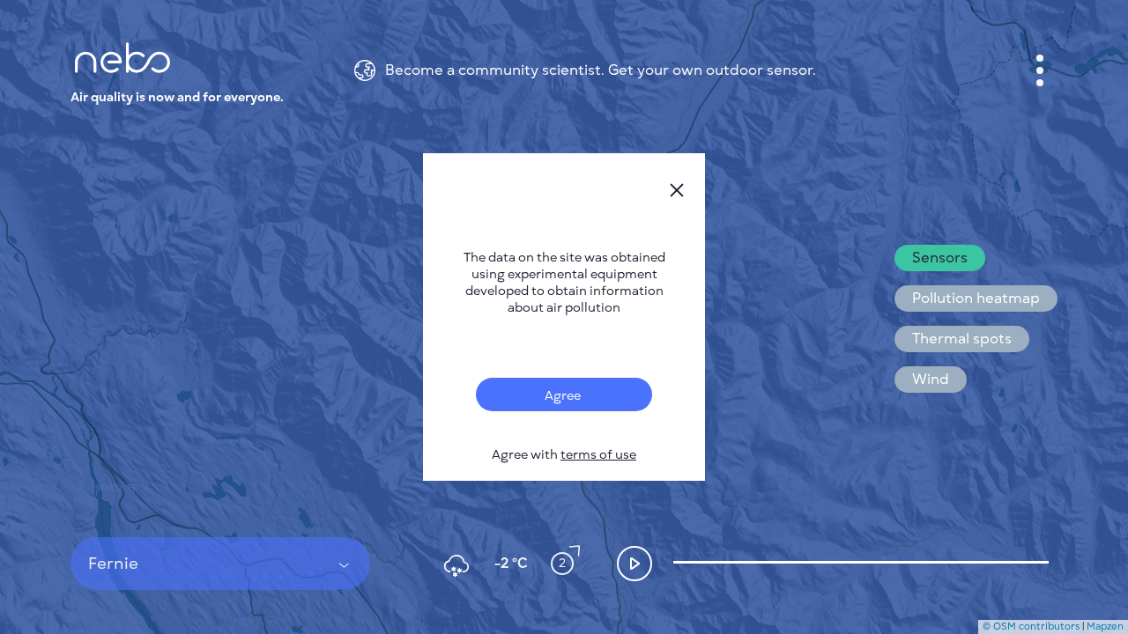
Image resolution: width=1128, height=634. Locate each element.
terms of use (598, 454)
